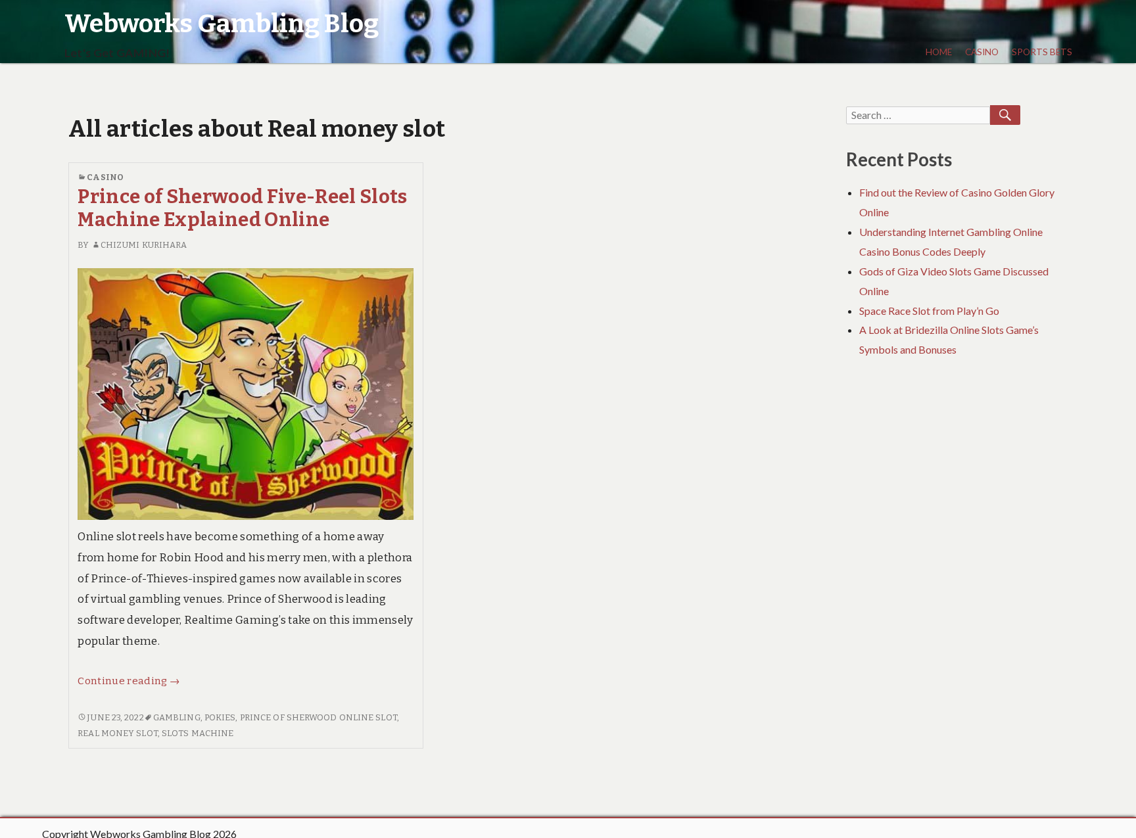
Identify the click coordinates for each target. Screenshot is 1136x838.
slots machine (197, 733)
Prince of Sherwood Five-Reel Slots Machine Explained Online (243, 208)
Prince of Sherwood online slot (318, 717)
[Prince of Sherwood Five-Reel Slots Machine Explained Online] (246, 393)
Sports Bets (1042, 52)
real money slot (118, 733)
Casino (982, 52)
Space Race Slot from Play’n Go (929, 310)
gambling (177, 717)
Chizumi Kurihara (144, 245)
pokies (220, 717)
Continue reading (128, 681)
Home (939, 52)
